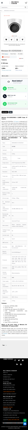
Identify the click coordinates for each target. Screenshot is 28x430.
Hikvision (6, 53)
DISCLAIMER (5, 76)
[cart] (26, 2)
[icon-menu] (15, 360)
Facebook (5, 333)
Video (10, 112)
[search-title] (25, 7)
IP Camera (16, 121)
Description (4, 112)
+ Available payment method (6, 70)
